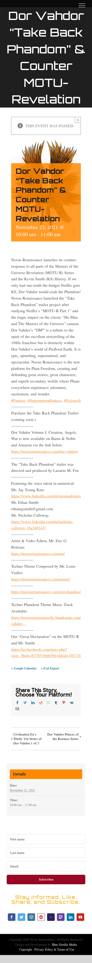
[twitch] (61, 917)
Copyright (25, 949)
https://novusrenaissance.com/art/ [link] (38, 553)
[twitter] (21, 917)
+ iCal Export (50, 668)
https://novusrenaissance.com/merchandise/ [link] (46, 591)
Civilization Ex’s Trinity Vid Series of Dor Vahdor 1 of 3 (27, 738)
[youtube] (80, 917)
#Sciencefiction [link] (76, 400)
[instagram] (31, 917)
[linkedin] (70, 917)
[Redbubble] (41, 917)
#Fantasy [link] (18, 400)
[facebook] (11, 917)
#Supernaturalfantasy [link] (45, 400)
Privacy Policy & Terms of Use (54, 949)
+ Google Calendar (24, 668)
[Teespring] (51, 917)
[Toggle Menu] (82, 5)
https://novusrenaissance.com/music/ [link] (40, 579)
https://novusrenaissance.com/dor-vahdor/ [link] (44, 451)
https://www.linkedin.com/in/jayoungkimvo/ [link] (46, 495)
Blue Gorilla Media (64, 944)
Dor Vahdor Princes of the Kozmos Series (63, 736)
